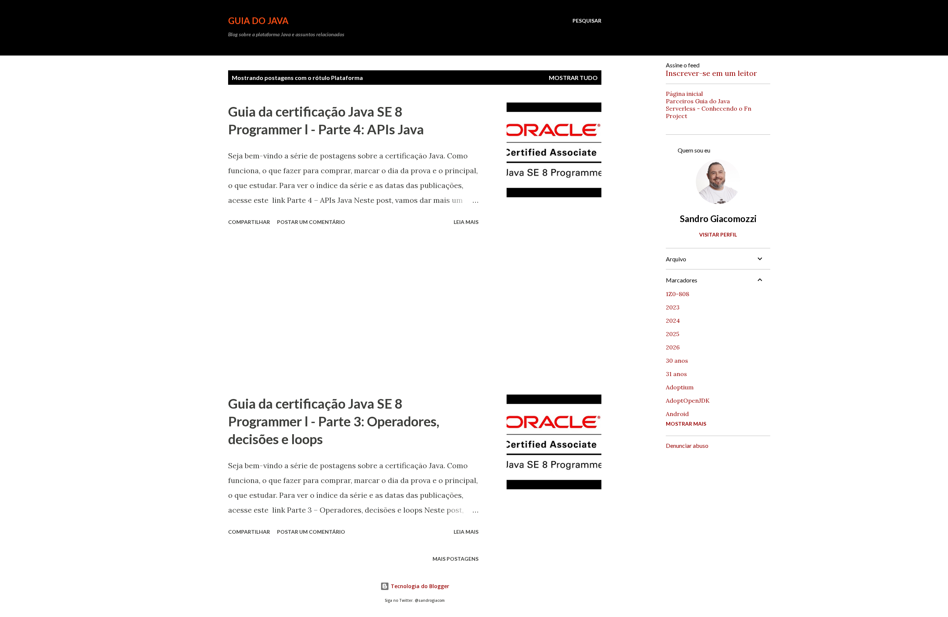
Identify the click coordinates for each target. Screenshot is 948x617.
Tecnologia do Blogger (419, 586)
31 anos (676, 374)
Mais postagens (455, 559)
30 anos (677, 360)
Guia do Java (258, 20)
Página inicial (684, 93)
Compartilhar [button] (249, 222)
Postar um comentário (311, 222)
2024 (673, 320)
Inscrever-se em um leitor (711, 73)
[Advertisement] (353, 311)
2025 (672, 334)
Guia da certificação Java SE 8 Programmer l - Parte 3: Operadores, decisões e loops (333, 421)
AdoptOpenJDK (688, 400)
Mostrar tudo (573, 77)
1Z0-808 (677, 294)
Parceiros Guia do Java (698, 101)
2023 (673, 307)
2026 (673, 347)
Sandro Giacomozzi (718, 218)
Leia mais (466, 222)
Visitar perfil (718, 234)
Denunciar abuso (687, 445)
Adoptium (680, 387)
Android (677, 414)
